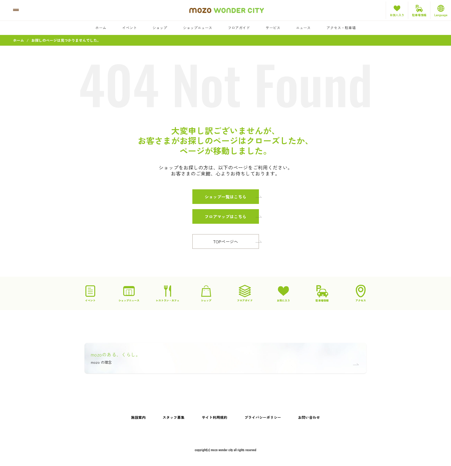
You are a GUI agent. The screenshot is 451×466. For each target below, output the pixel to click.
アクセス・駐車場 (341, 27)
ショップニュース (197, 27)
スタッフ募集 (174, 417)
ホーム (100, 27)
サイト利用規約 (214, 417)
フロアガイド (239, 27)
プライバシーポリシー (263, 417)
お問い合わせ (309, 417)
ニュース (303, 27)
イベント (129, 27)
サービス (273, 27)
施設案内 (138, 417)
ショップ (159, 27)
